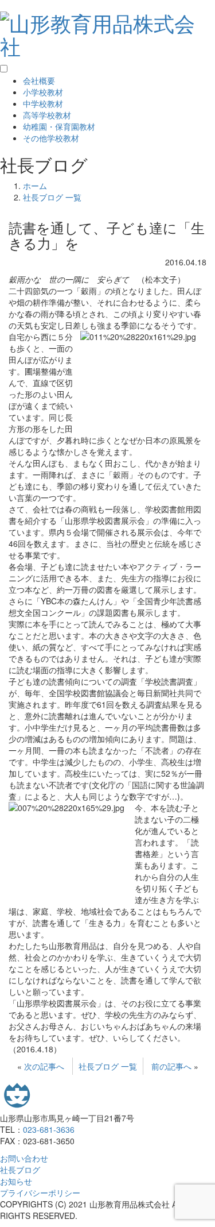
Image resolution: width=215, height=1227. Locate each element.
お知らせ (16, 1181)
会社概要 (39, 80)
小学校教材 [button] (43, 92)
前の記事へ (171, 1066)
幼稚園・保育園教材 (59, 126)
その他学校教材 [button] (51, 138)
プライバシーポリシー (40, 1192)
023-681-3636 (49, 1129)
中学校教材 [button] (43, 103)
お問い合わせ (24, 1158)
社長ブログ (20, 1169)
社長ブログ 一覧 (108, 1066)
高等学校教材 (47, 115)
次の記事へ (44, 1066)
